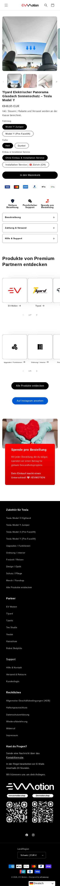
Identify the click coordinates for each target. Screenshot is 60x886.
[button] (6, 5)
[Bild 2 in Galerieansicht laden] (30, 81)
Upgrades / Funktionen (13, 362)
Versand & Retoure (16, 674)
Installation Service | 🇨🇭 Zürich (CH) (26, 164)
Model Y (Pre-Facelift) (18, 133)
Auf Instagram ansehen (30, 400)
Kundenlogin (12, 681)
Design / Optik (13, 566)
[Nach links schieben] (3, 81)
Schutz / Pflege (14, 573)
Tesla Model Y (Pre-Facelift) (21, 539)
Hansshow (11, 641)
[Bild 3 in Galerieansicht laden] (45, 81)
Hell (8, 145)
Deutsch (38, 883)
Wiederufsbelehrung (17, 721)
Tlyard (38, 306)
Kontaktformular (14, 757)
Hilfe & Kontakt (14, 667)
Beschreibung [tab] (13, 217)
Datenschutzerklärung (17, 714)
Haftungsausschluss (16, 707)
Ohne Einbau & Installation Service (25, 158)
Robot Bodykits (14, 648)
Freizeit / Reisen (15, 559)
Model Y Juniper (15, 127)
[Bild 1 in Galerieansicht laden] (14, 81)
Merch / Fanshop (15, 580)
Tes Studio (11, 627)
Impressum (12, 735)
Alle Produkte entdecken (30, 385)
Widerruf (10, 728)
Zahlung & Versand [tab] (15, 228)
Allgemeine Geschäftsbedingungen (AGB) (28, 700)
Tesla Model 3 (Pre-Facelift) (21, 532)
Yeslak (9, 634)
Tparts (9, 620)
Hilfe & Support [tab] (13, 238)
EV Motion (13, 306)
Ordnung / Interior (38, 362)
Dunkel (22, 145)
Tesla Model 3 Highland (18, 518)
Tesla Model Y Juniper (18, 525)
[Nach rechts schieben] (56, 81)
